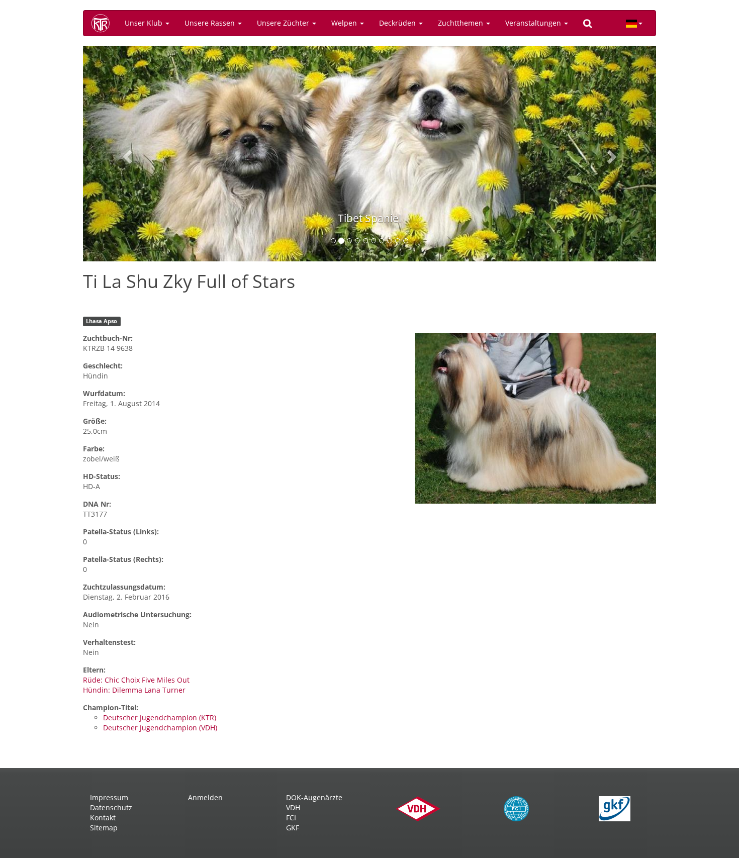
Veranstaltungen (534, 23)
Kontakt (103, 817)
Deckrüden (398, 23)
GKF (292, 827)
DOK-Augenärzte (314, 797)
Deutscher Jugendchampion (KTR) (159, 717)
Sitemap (104, 827)
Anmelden (205, 797)
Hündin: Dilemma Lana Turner (134, 690)
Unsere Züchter (284, 23)
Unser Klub (144, 23)
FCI (291, 817)
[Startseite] (104, 23)
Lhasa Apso (101, 321)
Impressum (109, 797)
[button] (126, 153)
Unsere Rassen (210, 23)
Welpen (345, 23)
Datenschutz (111, 807)
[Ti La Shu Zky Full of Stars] (535, 418)
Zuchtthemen (461, 23)
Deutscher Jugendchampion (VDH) (160, 727)
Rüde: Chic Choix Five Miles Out (136, 680)
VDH (293, 807)
